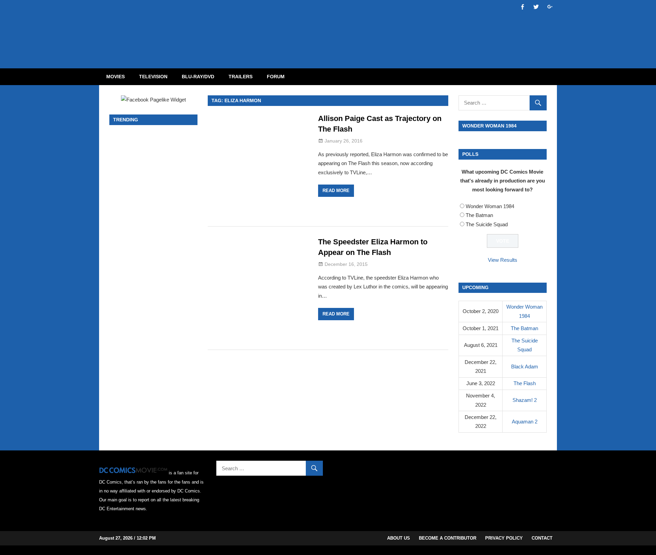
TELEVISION (153, 76)
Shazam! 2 (524, 400)
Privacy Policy (504, 538)
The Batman (479, 215)
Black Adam (524, 366)
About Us (398, 538)
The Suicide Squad (487, 224)
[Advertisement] (355, 28)
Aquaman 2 (524, 421)
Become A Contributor (447, 538)
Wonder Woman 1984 (490, 206)
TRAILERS (240, 76)
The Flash (525, 383)
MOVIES (115, 76)
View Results (502, 260)
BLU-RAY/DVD (198, 76)
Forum (276, 76)
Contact (542, 538)
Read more (336, 190)
